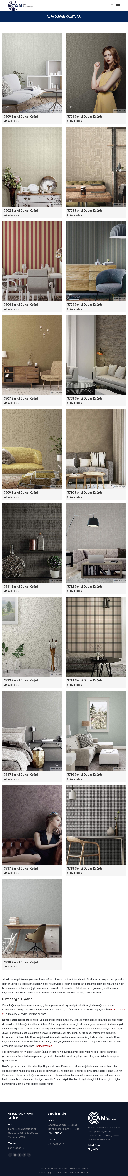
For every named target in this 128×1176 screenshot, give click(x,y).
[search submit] (112, 5)
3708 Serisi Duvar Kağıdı (84, 398)
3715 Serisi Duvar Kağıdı (21, 774)
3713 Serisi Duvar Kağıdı (21, 680)
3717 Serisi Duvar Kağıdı (21, 868)
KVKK (95, 1149)
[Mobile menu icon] (118, 6)
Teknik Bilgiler (94, 1145)
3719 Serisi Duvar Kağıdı (21, 962)
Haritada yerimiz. (44, 1045)
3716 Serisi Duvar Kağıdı (84, 774)
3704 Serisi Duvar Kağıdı (21, 304)
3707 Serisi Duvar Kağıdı (21, 398)
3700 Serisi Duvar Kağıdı (21, 116)
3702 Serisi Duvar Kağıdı (21, 210)
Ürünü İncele (10, 121)
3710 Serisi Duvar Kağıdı (84, 492)
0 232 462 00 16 (56, 1144)
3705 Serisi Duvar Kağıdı (84, 304)
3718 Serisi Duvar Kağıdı (84, 868)
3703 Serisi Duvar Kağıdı (84, 210)
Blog (90, 1149)
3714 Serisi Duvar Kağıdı (84, 680)
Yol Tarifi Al (55, 1133)
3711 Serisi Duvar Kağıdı (21, 586)
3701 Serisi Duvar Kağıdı (84, 116)
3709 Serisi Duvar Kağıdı (21, 492)
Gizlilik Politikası (82, 1172)
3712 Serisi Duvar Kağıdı (84, 586)
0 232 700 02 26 (16, 1148)
